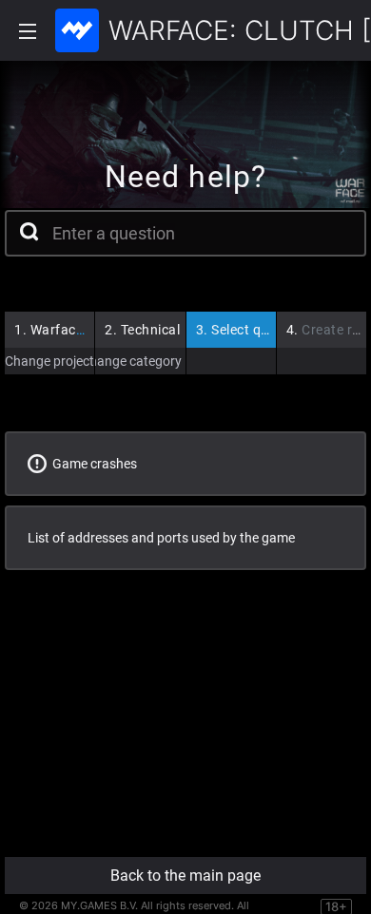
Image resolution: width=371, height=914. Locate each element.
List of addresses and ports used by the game (161, 537)
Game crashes (92, 463)
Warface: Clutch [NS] (87, 329)
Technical (142, 329)
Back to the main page (185, 875)
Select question (252, 329)
